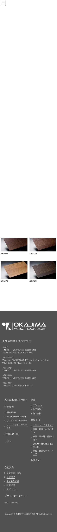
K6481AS (33, 253)
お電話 (12, 528)
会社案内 (9, 467)
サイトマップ (11, 503)
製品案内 (9, 407)
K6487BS (33, 281)
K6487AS (4, 281)
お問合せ (35, 460)
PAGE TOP (52, 476)
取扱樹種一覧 (11, 434)
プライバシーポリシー (16, 495)
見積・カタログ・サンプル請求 (36, 528)
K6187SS (4, 253)
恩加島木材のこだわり (16, 399)
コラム (7, 441)
